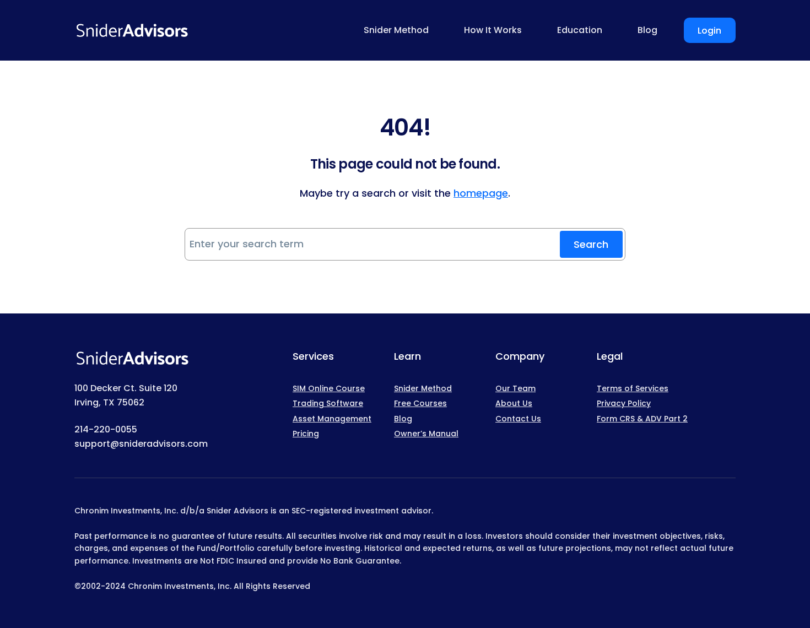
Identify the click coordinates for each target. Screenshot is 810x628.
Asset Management (332, 418)
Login (709, 30)
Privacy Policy (624, 403)
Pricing (306, 433)
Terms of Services (632, 388)
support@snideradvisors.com (141, 443)
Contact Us (518, 418)
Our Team (515, 388)
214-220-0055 (105, 429)
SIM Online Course (329, 388)
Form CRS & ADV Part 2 (642, 418)
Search (591, 244)
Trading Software (328, 403)
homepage (480, 193)
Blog (403, 418)
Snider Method (423, 388)
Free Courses (420, 403)
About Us (513, 403)
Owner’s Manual (426, 433)
